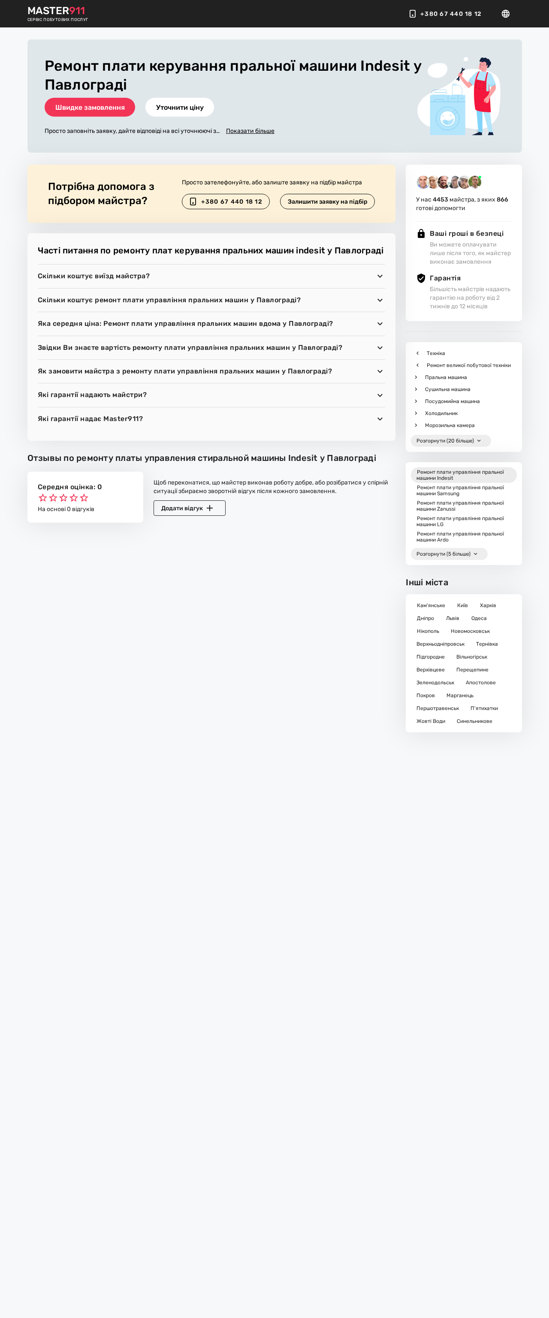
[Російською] (508, 13)
